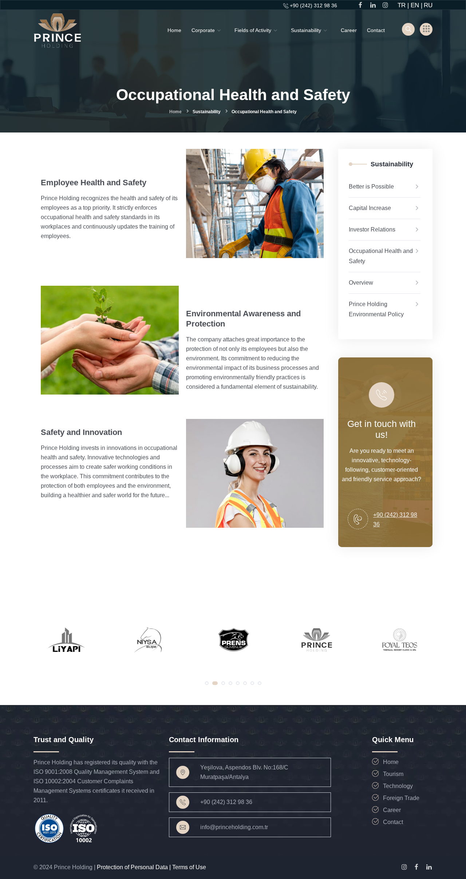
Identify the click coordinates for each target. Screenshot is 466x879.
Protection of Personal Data (133, 867)
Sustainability (306, 30)
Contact (376, 30)
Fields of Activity (252, 30)
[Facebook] (416, 866)
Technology (398, 786)
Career (349, 30)
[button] (207, 683)
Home (174, 30)
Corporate (203, 30)
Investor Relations (372, 229)
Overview (361, 283)
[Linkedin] (429, 866)
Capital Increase (370, 208)
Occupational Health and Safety (381, 256)
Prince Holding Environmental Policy (376, 309)
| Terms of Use (187, 867)
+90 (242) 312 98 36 (313, 5)
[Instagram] (404, 866)
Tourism (393, 774)
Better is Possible (371, 186)
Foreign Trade (401, 798)
